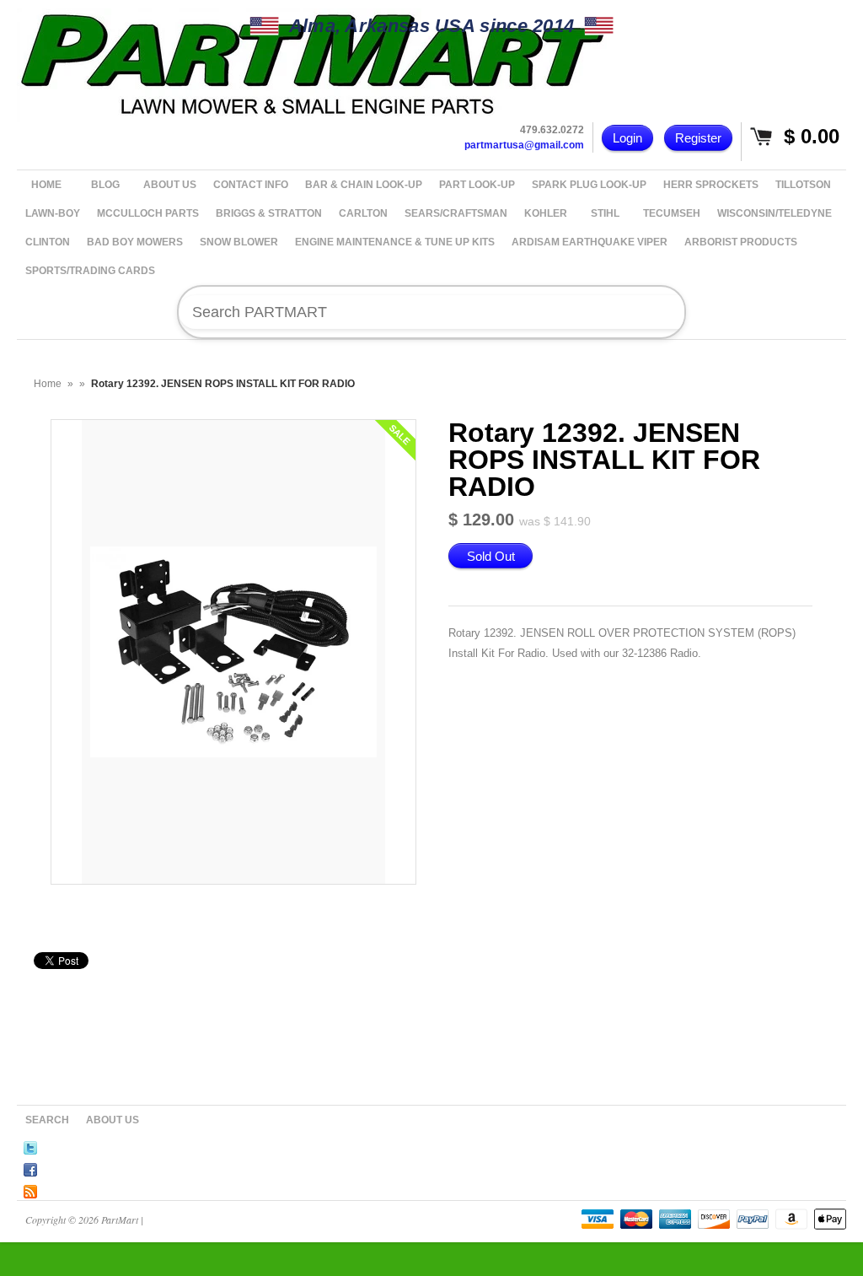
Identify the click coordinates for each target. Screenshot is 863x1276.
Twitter (30, 1145)
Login (627, 138)
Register (698, 138)
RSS (30, 1189)
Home (48, 384)
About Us (112, 1120)
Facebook (30, 1167)
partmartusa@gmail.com (524, 145)
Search (47, 1120)
